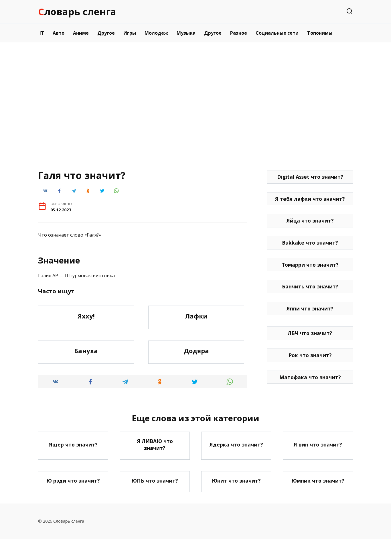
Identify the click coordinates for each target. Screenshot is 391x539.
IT (42, 33)
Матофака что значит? (310, 377)
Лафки (196, 316)
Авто (58, 33)
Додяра (196, 351)
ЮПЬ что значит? (154, 480)
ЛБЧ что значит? (310, 333)
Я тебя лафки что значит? (310, 198)
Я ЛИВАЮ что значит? (155, 445)
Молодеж (156, 33)
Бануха (86, 351)
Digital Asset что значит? (310, 176)
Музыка (186, 33)
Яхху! (86, 316)
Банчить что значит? (310, 286)
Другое (106, 33)
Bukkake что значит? (310, 242)
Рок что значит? (310, 355)
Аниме (81, 33)
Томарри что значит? (310, 264)
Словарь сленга (77, 11)
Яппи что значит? (310, 308)
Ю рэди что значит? (73, 480)
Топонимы (319, 33)
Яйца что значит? (310, 220)
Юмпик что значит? (317, 480)
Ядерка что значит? (236, 444)
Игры (129, 33)
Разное (238, 33)
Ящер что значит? (73, 444)
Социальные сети (277, 33)
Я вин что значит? (318, 444)
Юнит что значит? (236, 480)
